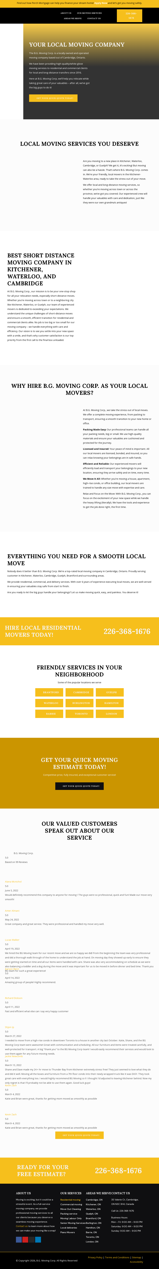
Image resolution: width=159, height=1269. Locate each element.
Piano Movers (67, 1232)
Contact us (22, 1226)
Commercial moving (71, 1204)
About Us (66, 13)
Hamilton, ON (93, 1227)
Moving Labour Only (71, 1218)
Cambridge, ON (94, 1199)
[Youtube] (25, 1240)
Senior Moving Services (73, 1223)
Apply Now (100, 3)
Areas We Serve (72, 18)
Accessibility (136, 1261)
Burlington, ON (93, 1223)
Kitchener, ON (93, 1204)
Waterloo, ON (93, 1209)
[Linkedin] (38, 1240)
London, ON (92, 1241)
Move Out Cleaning (70, 1209)
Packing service (68, 1213)
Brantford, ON (93, 1218)
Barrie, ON (91, 1232)
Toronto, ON (92, 1236)
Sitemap (136, 1257)
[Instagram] (32, 1240)
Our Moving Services (89, 13)
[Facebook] (19, 1240)
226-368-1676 (126, 1210)
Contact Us (94, 18)
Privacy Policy (95, 1257)
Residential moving (70, 1199)
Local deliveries (68, 1227)
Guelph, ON (92, 1213)
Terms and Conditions (117, 1257)
